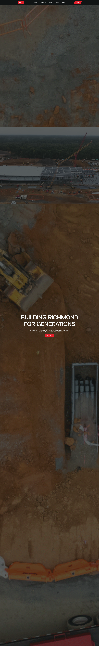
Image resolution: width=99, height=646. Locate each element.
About (35, 2)
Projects (57, 2)
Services (42, 2)
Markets (50, 2)
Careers (63, 2)
